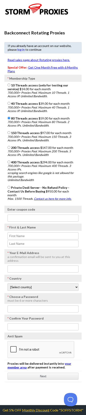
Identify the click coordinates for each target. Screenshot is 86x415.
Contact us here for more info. (52, 198)
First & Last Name (21, 227)
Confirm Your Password (25, 318)
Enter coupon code (21, 209)
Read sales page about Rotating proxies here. (38, 60)
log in (21, 49)
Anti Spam (14, 336)
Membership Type (21, 78)
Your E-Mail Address (23, 253)
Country (14, 278)
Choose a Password (22, 297)
